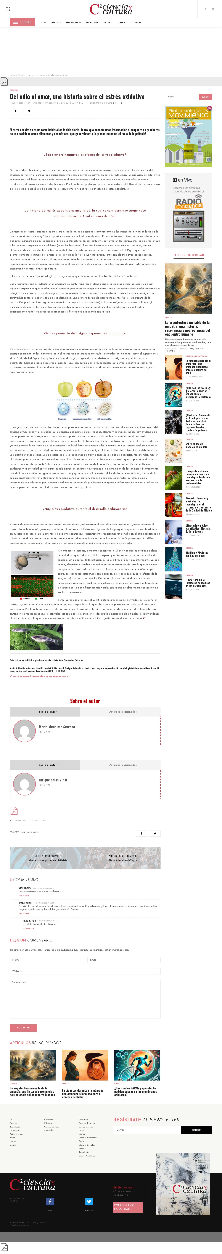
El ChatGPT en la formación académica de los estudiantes (197, 583)
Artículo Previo (49, 856)
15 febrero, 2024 (192, 514)
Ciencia (14, 90)
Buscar (205, 97)
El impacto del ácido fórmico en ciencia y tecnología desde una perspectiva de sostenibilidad (197, 477)
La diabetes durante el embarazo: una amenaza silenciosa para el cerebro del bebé (83, 1093)
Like (111, 103)
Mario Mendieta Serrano (57, 726)
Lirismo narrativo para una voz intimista (47, 860)
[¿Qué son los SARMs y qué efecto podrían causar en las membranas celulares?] (137, 1065)
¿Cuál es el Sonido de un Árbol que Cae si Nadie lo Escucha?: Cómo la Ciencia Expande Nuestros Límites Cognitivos (197, 422)
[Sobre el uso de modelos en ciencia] (173, 451)
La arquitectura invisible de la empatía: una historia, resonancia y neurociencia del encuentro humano (32, 1091)
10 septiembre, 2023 (193, 560)
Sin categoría (201, 356)
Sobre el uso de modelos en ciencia (196, 445)
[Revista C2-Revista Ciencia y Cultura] (111, 9)
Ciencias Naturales (30, 832)
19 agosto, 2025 (192, 401)
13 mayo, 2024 (191, 451)
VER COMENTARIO (38, 820)
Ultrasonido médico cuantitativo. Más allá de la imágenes (198, 528)
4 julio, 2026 (170, 349)
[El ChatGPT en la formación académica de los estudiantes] (173, 586)
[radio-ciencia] (188, 210)
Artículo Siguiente (121, 856)
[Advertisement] (111, 51)
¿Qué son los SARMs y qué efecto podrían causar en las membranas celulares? (135, 1091)
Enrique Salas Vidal (53, 780)
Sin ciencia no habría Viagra (123, 860)
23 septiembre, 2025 (194, 377)
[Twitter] (213, 9)
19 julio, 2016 (16, 103)
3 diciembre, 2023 (192, 535)
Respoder (24, 896)
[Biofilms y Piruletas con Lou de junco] (173, 559)
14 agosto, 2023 (192, 590)
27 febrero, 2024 (192, 487)
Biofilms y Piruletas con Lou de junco (196, 554)
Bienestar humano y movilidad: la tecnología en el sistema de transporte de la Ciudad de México (198, 504)
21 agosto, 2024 (192, 434)
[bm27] (188, 136)
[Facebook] (205, 9)
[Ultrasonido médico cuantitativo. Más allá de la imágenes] (173, 532)
